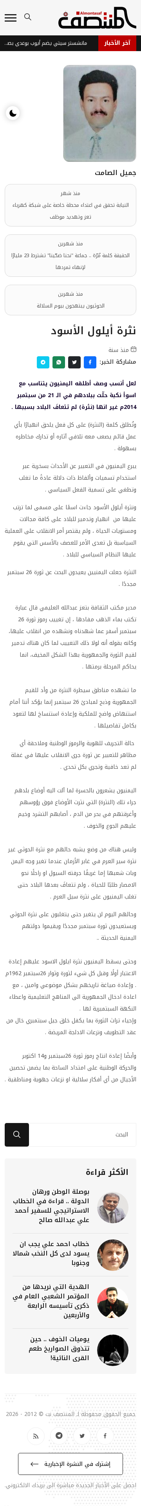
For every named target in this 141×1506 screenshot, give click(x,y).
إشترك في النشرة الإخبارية (76, 1464)
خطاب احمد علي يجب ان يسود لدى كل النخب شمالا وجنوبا (51, 1253)
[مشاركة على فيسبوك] (90, 362)
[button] (10, 18)
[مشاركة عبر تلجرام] (43, 362)
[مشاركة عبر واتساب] (58, 362)
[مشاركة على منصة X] (74, 362)
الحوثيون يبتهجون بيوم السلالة (71, 306)
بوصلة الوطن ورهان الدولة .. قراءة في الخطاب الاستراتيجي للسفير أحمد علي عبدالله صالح (51, 1206)
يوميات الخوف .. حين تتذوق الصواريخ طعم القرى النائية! (59, 1348)
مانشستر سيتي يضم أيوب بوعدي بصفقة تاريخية (46, 43)
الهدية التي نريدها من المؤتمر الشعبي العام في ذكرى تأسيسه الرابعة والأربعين (51, 1301)
